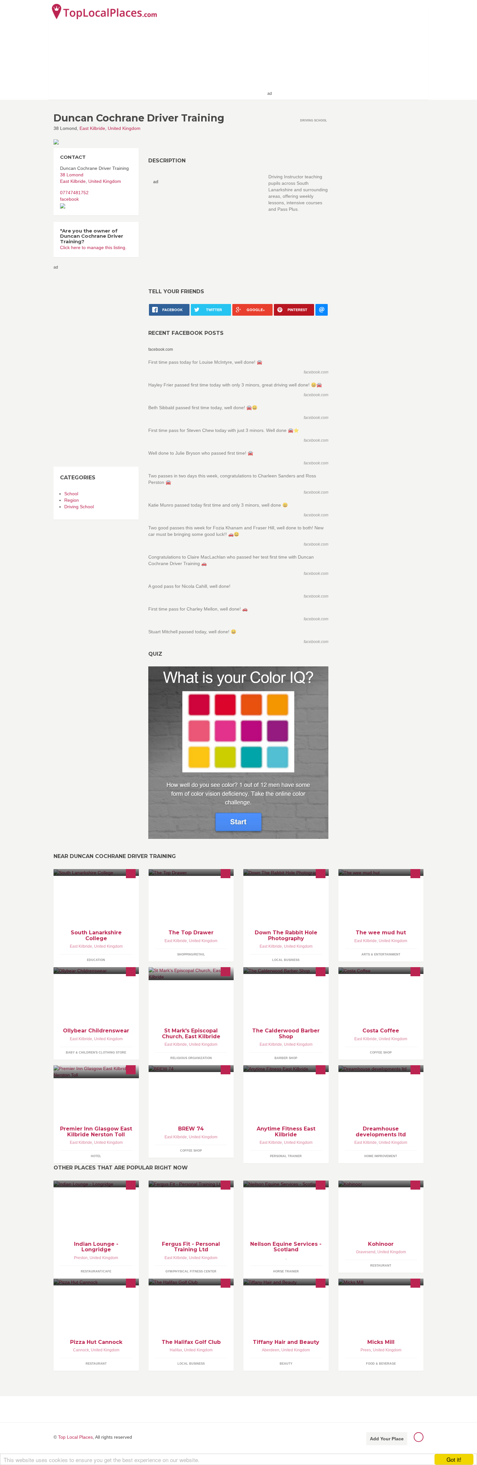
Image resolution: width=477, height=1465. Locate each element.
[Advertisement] (349, 49)
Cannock (81, 1350)
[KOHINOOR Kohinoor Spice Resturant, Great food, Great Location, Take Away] (381, 1184)
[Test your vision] (238, 752)
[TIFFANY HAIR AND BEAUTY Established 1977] (286, 1282)
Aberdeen (270, 1350)
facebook (69, 199)
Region (71, 500)
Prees (366, 1350)
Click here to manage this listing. (93, 247)
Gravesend (365, 1252)
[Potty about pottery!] (381, 872)
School (71, 493)
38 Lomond (71, 174)
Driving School (79, 506)
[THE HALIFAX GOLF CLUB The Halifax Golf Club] (191, 1282)
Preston (81, 1258)
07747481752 (74, 192)
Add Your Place (387, 1438)
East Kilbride (92, 128)
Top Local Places (75, 1437)
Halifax (176, 1350)
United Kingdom (124, 128)
